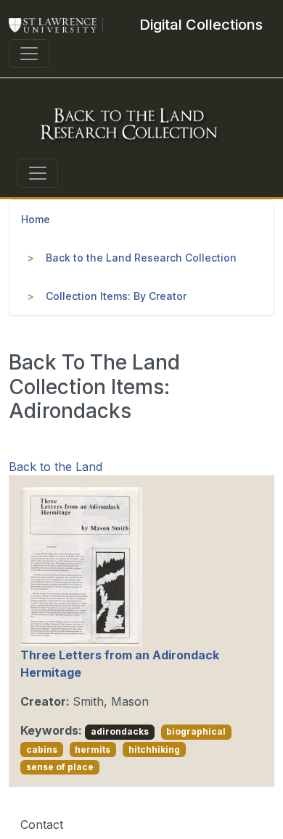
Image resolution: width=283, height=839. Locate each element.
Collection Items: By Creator (116, 296)
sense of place (60, 766)
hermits (92, 749)
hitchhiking (154, 749)
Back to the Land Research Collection (141, 257)
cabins (41, 749)
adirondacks (120, 731)
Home (35, 219)
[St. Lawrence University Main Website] (59, 25)
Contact (41, 824)
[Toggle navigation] (29, 53)
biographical (196, 731)
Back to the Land (55, 466)
